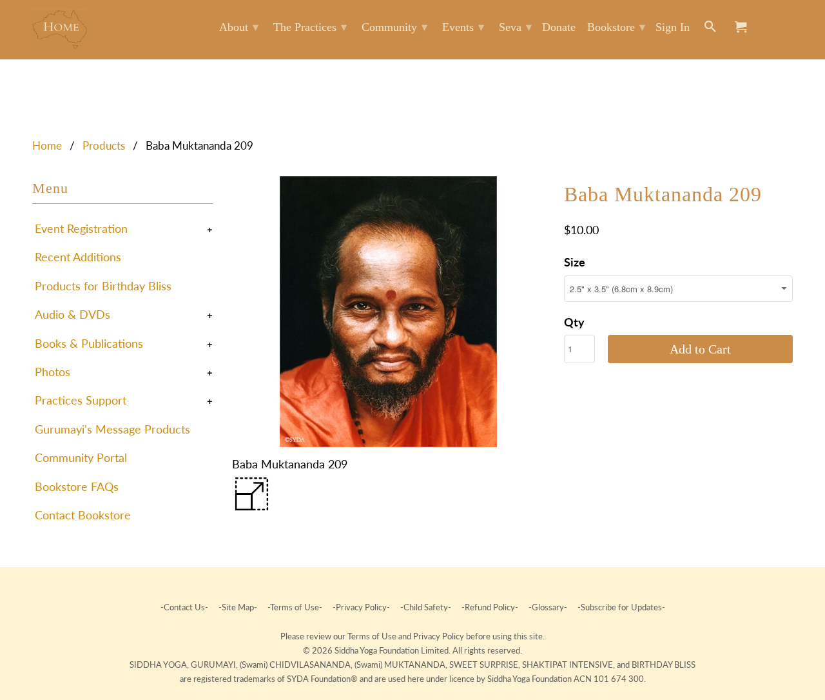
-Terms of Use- (295, 607)
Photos (52, 372)
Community (394, 27)
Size (574, 262)
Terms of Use (372, 636)
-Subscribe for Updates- (620, 607)
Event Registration (81, 228)
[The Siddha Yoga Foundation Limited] (59, 29)
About (238, 27)
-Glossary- (548, 607)
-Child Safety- (425, 607)
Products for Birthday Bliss (103, 286)
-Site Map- (238, 607)
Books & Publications (89, 343)
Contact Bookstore (83, 515)
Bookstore (616, 27)
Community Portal (81, 457)
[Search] (711, 29)
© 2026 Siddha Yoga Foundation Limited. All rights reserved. (412, 650)
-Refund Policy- (490, 607)
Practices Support (80, 400)
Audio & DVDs (72, 314)
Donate (559, 27)
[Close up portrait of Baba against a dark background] (388, 311)
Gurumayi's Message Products (112, 429)
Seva (515, 27)
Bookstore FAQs (77, 486)
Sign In (672, 27)
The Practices (310, 27)
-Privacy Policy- (361, 607)
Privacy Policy (439, 636)
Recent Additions (78, 257)
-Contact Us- (185, 607)
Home (47, 145)
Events (463, 27)
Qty (574, 322)
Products (103, 145)
